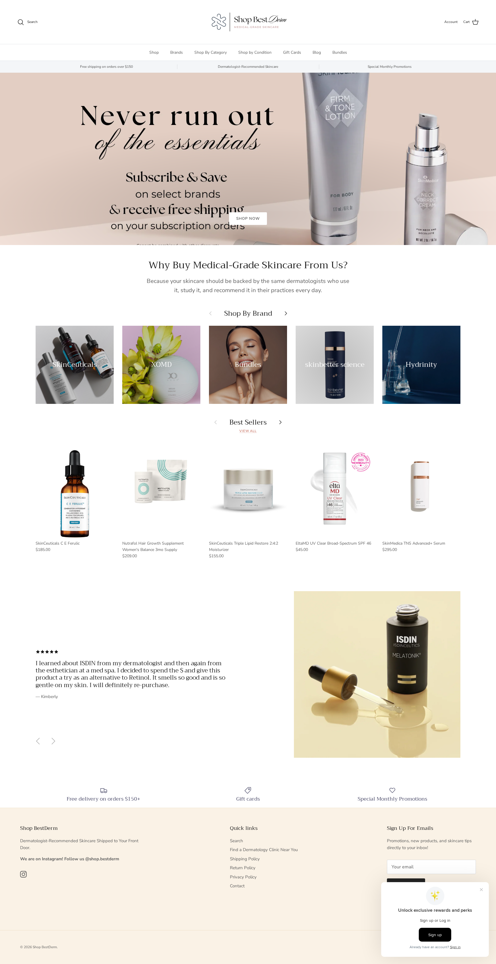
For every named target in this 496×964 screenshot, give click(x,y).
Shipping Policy (245, 859)
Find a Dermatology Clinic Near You (264, 850)
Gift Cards (292, 52)
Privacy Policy (243, 877)
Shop (154, 52)
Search (236, 841)
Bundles (339, 52)
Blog (317, 52)
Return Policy (242, 868)
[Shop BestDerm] (248, 22)
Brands (176, 52)
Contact (237, 886)
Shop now (247, 218)
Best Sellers (248, 422)
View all (248, 431)
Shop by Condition (255, 52)
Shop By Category (210, 52)
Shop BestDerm (45, 947)
